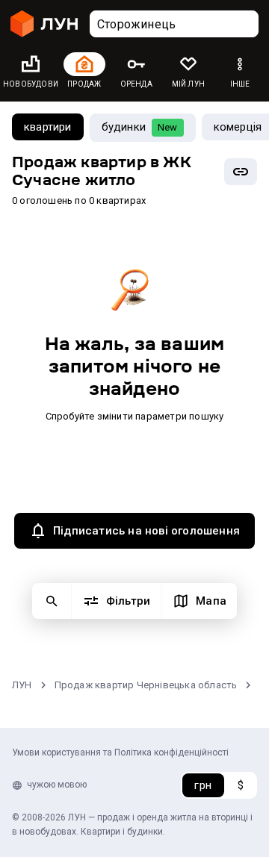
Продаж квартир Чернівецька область (146, 685)
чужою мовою (57, 784)
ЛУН (22, 685)
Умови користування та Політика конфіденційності (120, 752)
